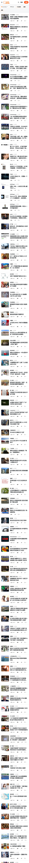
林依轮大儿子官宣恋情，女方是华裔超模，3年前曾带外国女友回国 (18, 168)
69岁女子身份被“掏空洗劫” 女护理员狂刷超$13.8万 (19, 413)
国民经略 (12, 794)
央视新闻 (12, 696)
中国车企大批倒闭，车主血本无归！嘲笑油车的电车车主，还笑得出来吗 (18, 128)
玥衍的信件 (12, 350)
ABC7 (11, 468)
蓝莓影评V (12, 852)
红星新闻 (12, 586)
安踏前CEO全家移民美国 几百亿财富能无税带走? (19, 709)
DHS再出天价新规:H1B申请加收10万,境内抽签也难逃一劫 (18, 807)
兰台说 (11, 626)
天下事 (11, 224)
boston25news (13, 536)
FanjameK (12, 54)
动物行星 (12, 756)
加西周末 (12, 282)
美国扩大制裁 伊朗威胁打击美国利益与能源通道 (19, 17)
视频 (24, 7)
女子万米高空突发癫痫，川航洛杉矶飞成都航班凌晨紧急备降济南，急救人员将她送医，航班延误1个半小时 (18, 79)
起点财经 (12, 274)
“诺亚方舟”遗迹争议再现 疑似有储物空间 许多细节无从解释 (19, 609)
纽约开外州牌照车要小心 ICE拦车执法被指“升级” (18, 423)
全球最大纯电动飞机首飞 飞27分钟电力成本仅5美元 (18, 403)
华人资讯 (12, 380)
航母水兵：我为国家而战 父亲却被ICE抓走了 (19, 227)
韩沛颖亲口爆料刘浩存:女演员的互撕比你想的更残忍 (19, 827)
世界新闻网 (12, 498)
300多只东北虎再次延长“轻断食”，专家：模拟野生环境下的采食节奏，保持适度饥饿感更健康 (18, 89)
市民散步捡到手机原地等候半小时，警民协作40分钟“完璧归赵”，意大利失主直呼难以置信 (18, 108)
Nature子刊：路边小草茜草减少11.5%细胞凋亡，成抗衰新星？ (18, 198)
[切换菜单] (2, 2)
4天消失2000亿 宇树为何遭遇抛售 (18, 323)
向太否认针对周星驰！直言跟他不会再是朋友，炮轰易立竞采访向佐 (18, 218)
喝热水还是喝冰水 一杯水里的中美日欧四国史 (19, 353)
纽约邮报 (12, 370)
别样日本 (12, 34)
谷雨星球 (12, 526)
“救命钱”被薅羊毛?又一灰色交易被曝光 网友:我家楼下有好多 (18, 559)
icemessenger (13, 74)
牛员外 (11, 64)
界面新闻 (12, 312)
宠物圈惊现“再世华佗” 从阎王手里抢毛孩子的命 (19, 579)
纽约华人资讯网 (13, 804)
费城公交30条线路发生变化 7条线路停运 (18, 511)
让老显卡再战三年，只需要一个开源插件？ (18, 177)
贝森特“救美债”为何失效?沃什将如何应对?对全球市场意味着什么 (18, 749)
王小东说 (12, 706)
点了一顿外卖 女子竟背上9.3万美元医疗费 (18, 257)
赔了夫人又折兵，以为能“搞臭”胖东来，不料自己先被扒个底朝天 (18, 148)
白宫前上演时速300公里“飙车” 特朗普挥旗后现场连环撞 (18, 589)
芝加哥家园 (12, 254)
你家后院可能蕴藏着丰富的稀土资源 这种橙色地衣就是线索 (18, 689)
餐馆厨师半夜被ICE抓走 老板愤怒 (18, 305)
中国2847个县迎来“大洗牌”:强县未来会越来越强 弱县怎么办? (18, 629)
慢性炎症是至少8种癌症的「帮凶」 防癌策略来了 (18, 451)
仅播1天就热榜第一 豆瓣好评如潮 (18, 855)
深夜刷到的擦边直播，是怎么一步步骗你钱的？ (18, 207)
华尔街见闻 (12, 676)
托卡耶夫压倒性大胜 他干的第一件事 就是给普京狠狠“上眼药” (19, 619)
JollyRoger (12, 184)
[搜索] (18, 2)
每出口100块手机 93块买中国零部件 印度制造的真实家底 (18, 649)
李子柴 (11, 556)
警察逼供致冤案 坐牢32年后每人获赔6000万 (18, 461)
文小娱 (11, 566)
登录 (21, 2)
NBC (11, 330)
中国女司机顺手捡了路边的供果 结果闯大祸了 (18, 47)
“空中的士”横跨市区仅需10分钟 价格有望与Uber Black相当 (18, 247)
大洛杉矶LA (12, 244)
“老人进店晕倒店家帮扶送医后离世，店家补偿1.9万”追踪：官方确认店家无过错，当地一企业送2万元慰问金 (18, 119)
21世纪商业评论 (13, 656)
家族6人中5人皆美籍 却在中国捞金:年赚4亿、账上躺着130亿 (18, 837)
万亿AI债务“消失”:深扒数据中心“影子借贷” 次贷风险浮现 (19, 639)
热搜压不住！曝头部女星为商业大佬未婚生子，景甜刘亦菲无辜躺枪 (18, 158)
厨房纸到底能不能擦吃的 (17, 314)
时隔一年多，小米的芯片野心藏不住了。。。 (18, 187)
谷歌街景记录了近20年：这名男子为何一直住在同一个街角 (19, 373)
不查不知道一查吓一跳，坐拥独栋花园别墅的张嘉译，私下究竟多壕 (18, 138)
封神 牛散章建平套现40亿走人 (18, 276)
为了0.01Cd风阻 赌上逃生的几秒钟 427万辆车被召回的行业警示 (18, 670)
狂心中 (11, 164)
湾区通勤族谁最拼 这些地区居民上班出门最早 (19, 343)
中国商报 (12, 438)
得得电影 (12, 824)
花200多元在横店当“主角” (17, 432)
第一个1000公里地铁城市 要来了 (18, 797)
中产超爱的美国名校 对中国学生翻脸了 (19, 529)
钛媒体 (11, 636)
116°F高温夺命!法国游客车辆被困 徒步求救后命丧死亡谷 (18, 719)
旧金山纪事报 (13, 340)
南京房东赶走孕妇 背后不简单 (18, 520)
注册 (26, 2)
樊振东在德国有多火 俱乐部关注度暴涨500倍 (19, 27)
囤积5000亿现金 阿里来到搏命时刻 (18, 659)
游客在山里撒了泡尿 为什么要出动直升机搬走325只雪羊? (19, 759)
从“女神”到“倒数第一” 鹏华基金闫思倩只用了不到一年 (18, 787)
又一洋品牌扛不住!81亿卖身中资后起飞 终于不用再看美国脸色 (19, 729)
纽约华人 (12, 420)
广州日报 (12, 448)
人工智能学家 (13, 686)
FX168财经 (12, 14)
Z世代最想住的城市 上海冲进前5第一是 (18, 37)
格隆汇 (11, 478)
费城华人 (12, 508)
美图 (2, 10)
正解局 (11, 766)
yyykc (11, 124)
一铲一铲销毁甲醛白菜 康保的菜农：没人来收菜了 (19, 267)
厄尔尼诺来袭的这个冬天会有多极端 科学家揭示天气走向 (18, 549)
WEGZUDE (12, 24)
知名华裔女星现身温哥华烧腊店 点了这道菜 (18, 285)
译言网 (11, 606)
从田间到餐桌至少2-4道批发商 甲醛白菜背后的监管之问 (18, 491)
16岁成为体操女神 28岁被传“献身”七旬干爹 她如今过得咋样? (18, 599)
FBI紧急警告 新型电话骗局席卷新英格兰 (18, 539)
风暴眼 (11, 264)
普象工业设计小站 (13, 576)
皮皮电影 (12, 596)
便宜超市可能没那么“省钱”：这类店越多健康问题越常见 (18, 383)
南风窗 (11, 518)
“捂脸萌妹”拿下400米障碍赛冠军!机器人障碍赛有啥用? (18, 777)
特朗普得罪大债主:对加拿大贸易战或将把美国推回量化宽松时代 (19, 237)
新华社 (11, 360)
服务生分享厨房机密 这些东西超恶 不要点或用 (19, 501)
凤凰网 (11, 616)
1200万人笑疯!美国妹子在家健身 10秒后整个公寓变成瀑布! (18, 739)
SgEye (11, 44)
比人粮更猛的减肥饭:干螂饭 (17, 846)
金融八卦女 (12, 784)
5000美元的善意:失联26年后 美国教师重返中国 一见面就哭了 (18, 817)
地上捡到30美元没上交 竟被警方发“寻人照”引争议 (18, 295)
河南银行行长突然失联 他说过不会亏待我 (19, 393)
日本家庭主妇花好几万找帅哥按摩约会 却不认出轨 (18, 57)
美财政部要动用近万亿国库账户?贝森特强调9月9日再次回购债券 (18, 680)
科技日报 (12, 400)
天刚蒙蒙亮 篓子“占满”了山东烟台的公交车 (19, 363)
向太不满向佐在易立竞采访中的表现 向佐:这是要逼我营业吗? (18, 569)
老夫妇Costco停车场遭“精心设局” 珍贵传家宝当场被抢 (18, 333)
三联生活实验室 (13, 844)
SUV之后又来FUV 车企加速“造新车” (18, 441)
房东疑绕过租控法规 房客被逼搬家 (19, 471)
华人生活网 (12, 716)
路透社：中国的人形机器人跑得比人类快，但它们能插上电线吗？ (18, 68)
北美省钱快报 (13, 736)
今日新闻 (19, 7)
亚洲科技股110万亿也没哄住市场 (18, 481)
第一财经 (12, 390)
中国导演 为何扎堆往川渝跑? (18, 768)
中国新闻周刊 (13, 430)
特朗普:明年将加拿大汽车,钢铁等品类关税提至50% (18, 699)
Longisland (12, 410)
